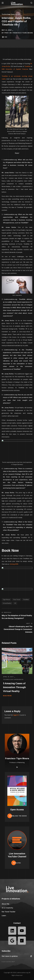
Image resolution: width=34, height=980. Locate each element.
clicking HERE (14, 564)
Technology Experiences (11, 14)
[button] (31, 3)
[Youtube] (22, 931)
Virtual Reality (7, 603)
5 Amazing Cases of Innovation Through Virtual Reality (14, 687)
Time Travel (16, 599)
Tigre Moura (6, 599)
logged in (16, 715)
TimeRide (27, 66)
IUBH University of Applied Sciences (15, 69)
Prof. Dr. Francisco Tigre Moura (18, 33)
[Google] (12, 941)
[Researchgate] (22, 941)
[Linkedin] (12, 931)
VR (15, 603)
